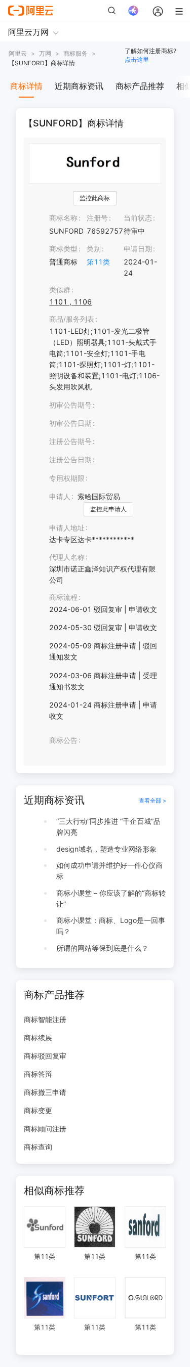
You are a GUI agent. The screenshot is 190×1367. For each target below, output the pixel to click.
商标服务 (75, 53)
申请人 (59, 496)
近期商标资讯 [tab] (79, 86)
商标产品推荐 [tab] (140, 86)
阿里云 (18, 53)
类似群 (59, 289)
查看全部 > (152, 800)
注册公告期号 (70, 441)
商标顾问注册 (45, 1128)
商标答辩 (38, 1074)
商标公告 (63, 740)
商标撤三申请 (45, 1092)
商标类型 (63, 248)
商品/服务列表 (71, 319)
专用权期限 (67, 478)
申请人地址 (67, 527)
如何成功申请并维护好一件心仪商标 (109, 870)
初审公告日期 (70, 423)
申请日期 (138, 248)
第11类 (98, 261)
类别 (94, 248)
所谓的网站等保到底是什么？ (102, 948)
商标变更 (38, 1110)
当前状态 (138, 217)
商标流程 (63, 597)
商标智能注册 (45, 1019)
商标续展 (38, 1037)
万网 (45, 53)
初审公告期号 (70, 405)
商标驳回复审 (45, 1055)
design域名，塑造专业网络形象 (106, 849)
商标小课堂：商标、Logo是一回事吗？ (110, 926)
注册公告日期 (70, 459)
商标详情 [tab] (26, 86)
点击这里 (137, 59)
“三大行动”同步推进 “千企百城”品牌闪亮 (108, 826)
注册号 (97, 217)
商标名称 (63, 217)
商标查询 (38, 1146)
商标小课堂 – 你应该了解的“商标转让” (111, 898)
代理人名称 (67, 557)
